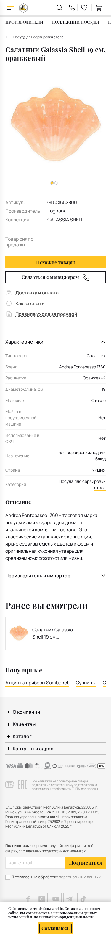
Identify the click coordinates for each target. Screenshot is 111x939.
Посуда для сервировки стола (82, 484)
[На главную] (23, 7)
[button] (56, 183)
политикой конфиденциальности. (64, 917)
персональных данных (80, 877)
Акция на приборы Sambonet (37, 682)
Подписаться (85, 862)
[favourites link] (84, 7)
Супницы (86, 682)
